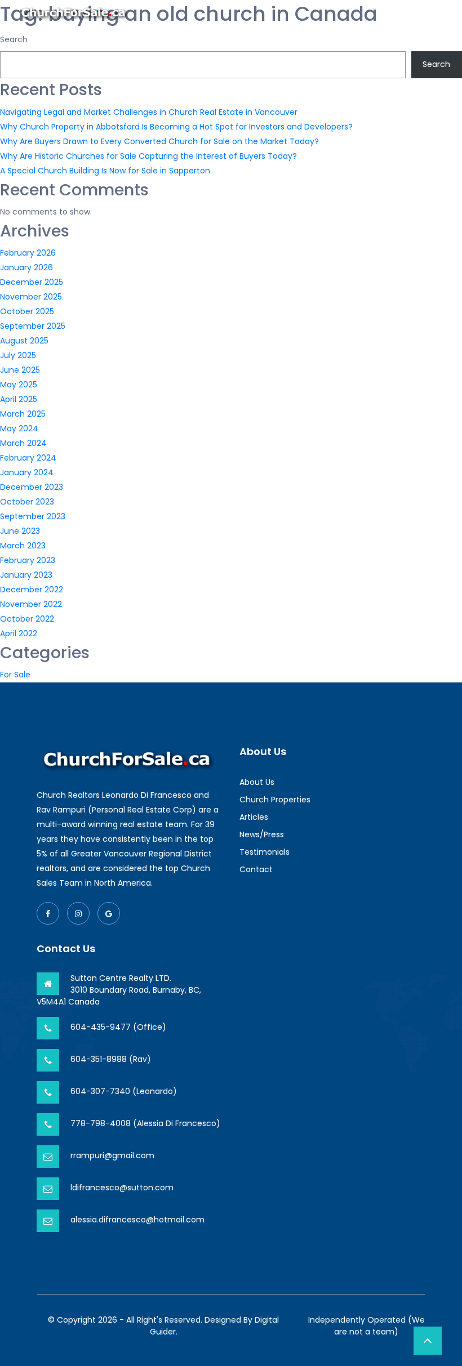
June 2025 (20, 370)
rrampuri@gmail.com (112, 1155)
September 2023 (32, 516)
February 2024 (28, 457)
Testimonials (264, 852)
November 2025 (31, 296)
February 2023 (27, 560)
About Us (256, 782)
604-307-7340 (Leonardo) (123, 1091)
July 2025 (18, 355)
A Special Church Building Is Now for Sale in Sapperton (105, 170)
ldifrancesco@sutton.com (122, 1187)
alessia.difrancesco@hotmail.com (137, 1219)
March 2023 (23, 545)
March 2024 (23, 443)
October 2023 (27, 501)
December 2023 (31, 487)
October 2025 (27, 311)
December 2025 (31, 282)
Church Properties (274, 799)
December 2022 (31, 589)
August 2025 (24, 340)
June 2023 (20, 531)
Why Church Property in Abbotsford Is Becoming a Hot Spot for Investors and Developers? (176, 126)
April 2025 (18, 399)
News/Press (261, 834)
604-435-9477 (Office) (118, 1027)
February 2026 (28, 252)
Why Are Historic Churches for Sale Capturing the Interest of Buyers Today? (148, 156)
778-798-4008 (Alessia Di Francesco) (145, 1123)
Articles (253, 817)
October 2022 (27, 618)
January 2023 (26, 575)
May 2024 (19, 428)
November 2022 (31, 604)
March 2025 (23, 413)
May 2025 (18, 384)
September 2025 (32, 326)
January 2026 (26, 267)
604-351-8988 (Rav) (110, 1059)
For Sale (15, 674)
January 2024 (27, 472)
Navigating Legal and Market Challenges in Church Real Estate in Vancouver (148, 112)
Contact (256, 869)
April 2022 (18, 633)
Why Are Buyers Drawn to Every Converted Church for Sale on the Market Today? (159, 141)
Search (14, 39)
